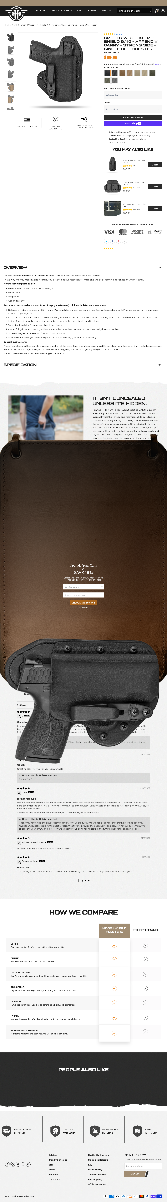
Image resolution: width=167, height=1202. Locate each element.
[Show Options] (102, 586)
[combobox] (83, 586)
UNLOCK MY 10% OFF (84, 602)
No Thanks (83, 608)
